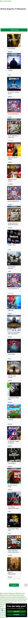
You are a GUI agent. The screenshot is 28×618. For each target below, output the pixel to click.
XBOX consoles (4, 593)
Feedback (2, 597)
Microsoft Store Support (11, 600)
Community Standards (11, 597)
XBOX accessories (4, 595)
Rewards (2, 604)
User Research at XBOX (15, 599)
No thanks (16, 614)
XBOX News (13, 595)
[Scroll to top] (25, 585)
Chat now (16, 611)
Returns (20, 600)
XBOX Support (20, 595)
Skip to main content (5, 1)
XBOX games (11, 593)
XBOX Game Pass (20, 593)
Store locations (9, 602)
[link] (14, 44)
